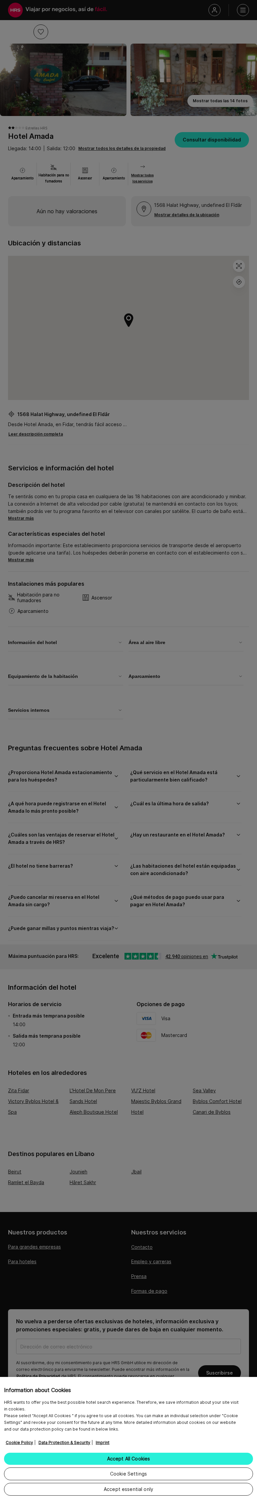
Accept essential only (128, 1489)
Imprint (102, 1442)
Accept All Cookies (128, 1458)
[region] (128, 1439)
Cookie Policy (19, 1442)
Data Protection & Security (64, 1442)
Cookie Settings (128, 1474)
